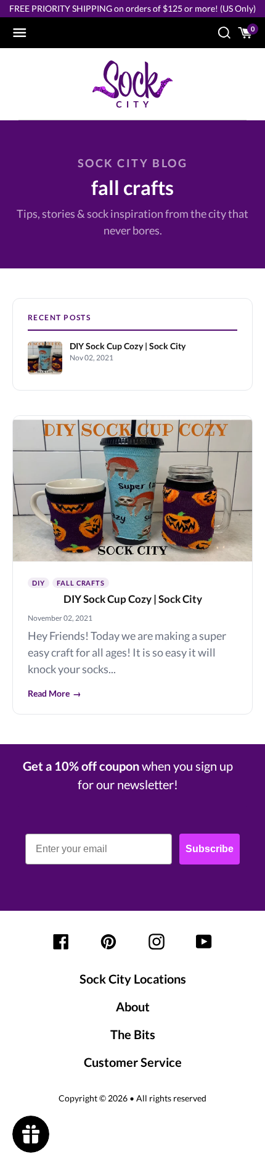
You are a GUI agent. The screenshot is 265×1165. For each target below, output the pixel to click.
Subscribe (210, 849)
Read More (54, 694)
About (133, 1006)
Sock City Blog (132, 163)
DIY (38, 583)
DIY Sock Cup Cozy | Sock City (132, 598)
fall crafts (81, 583)
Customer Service (133, 1062)
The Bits (132, 1034)
